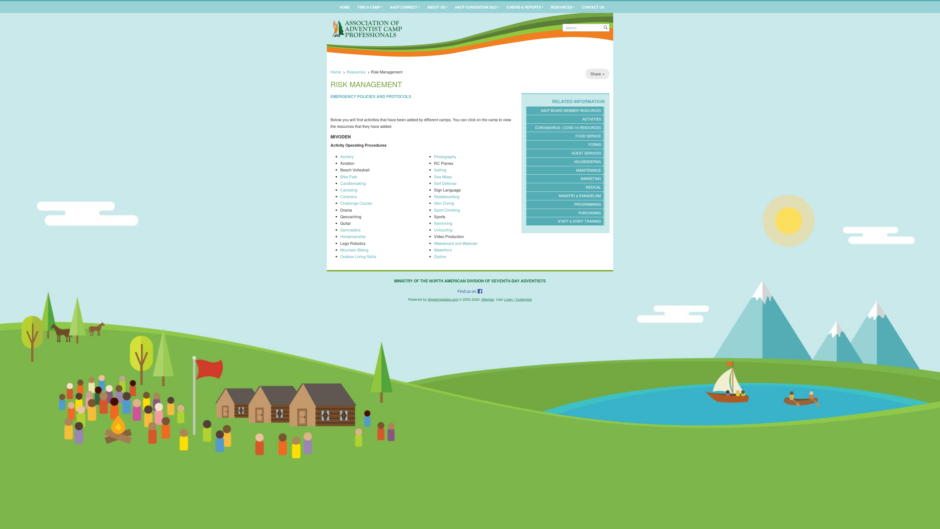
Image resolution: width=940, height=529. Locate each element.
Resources (561, 7)
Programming (587, 204)
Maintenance (588, 170)
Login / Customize (518, 299)
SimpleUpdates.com (443, 299)
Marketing (591, 178)
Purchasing (589, 212)
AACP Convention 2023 (476, 7)
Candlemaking (353, 183)
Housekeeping (587, 161)
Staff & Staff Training (579, 221)
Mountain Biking (354, 250)
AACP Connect (403, 7)
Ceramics (348, 196)
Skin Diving (444, 203)
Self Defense (445, 183)
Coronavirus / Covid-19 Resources (568, 127)
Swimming (443, 223)
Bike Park (348, 177)
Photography (445, 156)
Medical (593, 187)
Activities (591, 119)
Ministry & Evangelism (580, 195)
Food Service (588, 135)
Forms (594, 144)
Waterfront (443, 250)
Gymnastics (350, 230)
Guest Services (586, 153)
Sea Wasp (443, 177)
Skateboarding (446, 196)
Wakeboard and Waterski (455, 243)
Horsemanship (353, 236)
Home (345, 7)
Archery (347, 156)
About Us (436, 7)
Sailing (440, 170)
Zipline (440, 256)
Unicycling (443, 230)
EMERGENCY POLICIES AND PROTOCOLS (370, 96)
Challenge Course (356, 203)
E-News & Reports (524, 7)
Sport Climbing (447, 210)
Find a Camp (369, 7)
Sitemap (488, 299)
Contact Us (593, 7)
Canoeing (348, 190)
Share (596, 74)
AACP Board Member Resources (571, 110)
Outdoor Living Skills (358, 256)
